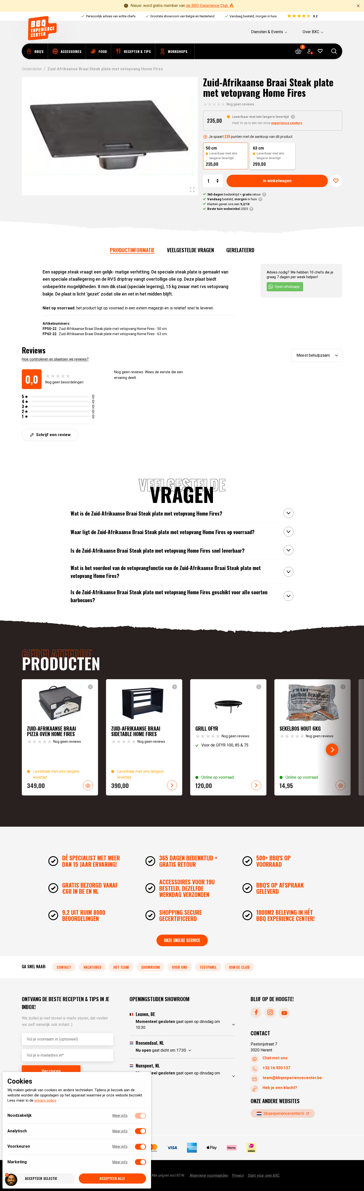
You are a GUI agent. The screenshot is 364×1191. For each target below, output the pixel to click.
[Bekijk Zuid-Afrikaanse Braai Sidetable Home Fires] (144, 737)
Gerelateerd (240, 250)
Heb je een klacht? (279, 1087)
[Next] (332, 750)
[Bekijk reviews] (302, 16)
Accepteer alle (112, 1178)
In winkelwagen (277, 180)
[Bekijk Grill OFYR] (228, 737)
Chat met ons (274, 1057)
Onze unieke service (182, 940)
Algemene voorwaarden (209, 1175)
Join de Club (239, 966)
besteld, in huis (232, 199)
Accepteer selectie (41, 1178)
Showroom (150, 966)
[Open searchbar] (334, 51)
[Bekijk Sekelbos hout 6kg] (312, 737)
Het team (121, 966)
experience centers (286, 123)
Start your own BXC (264, 1175)
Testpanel (208, 966)
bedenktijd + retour (234, 194)
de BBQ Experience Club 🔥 (210, 5)
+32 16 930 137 (276, 1067)
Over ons (179, 966)
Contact (64, 966)
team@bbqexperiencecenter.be (292, 1077)
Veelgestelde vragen (190, 250)
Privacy (238, 1175)
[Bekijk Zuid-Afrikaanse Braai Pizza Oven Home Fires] (60, 737)
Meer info (120, 1116)
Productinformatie (132, 250)
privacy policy (45, 1100)
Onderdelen (32, 69)
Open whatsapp (287, 287)
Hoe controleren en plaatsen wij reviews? (55, 359)
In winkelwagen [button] (88, 785)
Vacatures (92, 966)
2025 (227, 209)
